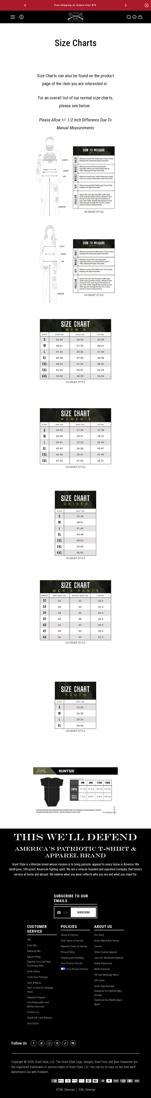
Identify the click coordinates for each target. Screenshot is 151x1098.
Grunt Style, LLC (45, 1062)
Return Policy (34, 956)
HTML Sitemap (65, 1089)
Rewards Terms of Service (74, 946)
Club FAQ (32, 945)
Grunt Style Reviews (104, 986)
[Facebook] (34, 1043)
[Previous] (25, 5)
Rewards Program (36, 997)
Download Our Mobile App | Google (108, 992)
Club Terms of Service (72, 940)
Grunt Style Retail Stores (106, 940)
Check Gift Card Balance (39, 1017)
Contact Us (33, 1012)
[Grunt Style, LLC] (75, 17)
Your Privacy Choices (71, 963)
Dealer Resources (103, 963)
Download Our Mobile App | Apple (108, 1002)
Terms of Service (69, 934)
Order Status (33, 971)
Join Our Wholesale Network (108, 957)
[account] (134, 17)
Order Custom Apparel (105, 952)
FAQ (29, 939)
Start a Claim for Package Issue (40, 989)
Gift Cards (99, 980)
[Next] (125, 5)
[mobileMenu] (12, 17)
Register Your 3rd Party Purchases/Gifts (39, 963)
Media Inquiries (102, 969)
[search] (128, 17)
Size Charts (33, 1023)
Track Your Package (37, 977)
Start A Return (34, 982)
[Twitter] (41, 1043)
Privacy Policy (68, 952)
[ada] (21, 17)
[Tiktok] (65, 1043)
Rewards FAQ (34, 951)
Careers (98, 946)
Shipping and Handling (72, 957)
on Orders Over (73, 5)
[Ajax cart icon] (140, 17)
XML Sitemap (87, 1089)
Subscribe (83, 912)
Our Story (99, 934)
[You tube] (73, 1043)
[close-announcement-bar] (146, 5)
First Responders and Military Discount (38, 1004)
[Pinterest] (57, 1043)
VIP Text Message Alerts (106, 974)
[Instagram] (49, 1043)
